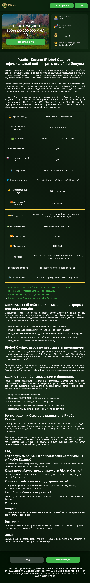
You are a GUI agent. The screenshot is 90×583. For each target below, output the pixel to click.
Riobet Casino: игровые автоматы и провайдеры (32, 291)
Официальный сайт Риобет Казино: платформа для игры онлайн (40, 287)
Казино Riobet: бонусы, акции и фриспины (28, 294)
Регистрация (62, 5)
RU (81, 5)
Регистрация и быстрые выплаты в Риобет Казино (33, 298)
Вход (27, 559)
